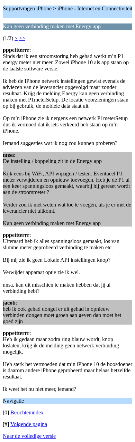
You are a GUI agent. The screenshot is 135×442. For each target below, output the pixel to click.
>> (22, 38)
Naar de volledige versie (29, 436)
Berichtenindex (27, 412)
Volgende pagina (28, 424)
